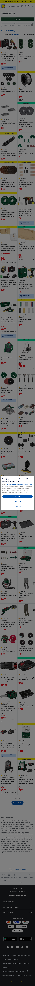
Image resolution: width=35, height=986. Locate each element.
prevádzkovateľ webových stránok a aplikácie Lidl (19, 484)
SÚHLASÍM (17, 496)
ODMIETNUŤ (17, 506)
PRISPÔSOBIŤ (17, 501)
